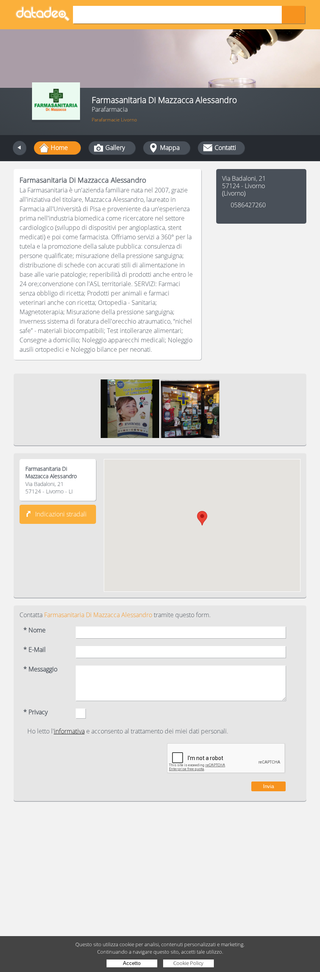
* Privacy (35, 712)
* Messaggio (40, 669)
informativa (69, 731)
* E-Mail (34, 649)
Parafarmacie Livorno (114, 119)
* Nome (34, 630)
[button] (202, 518)
